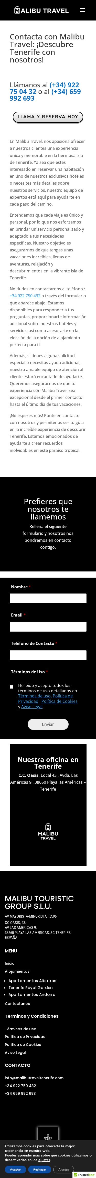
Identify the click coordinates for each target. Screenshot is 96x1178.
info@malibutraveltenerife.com (34, 1077)
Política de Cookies (59, 701)
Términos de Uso (29, 672)
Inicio (10, 963)
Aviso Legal (31, 706)
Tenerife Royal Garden (30, 987)
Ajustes (63, 1170)
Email (18, 615)
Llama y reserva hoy (48, 117)
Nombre (21, 587)
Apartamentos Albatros (32, 980)
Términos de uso (34, 696)
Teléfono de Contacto (34, 643)
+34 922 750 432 (25, 296)
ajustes (44, 1160)
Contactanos (17, 1003)
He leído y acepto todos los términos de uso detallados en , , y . (48, 696)
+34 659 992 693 (20, 1093)
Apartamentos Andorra (32, 994)
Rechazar (39, 1170)
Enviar (48, 724)
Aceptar (15, 1170)
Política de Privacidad (25, 1036)
